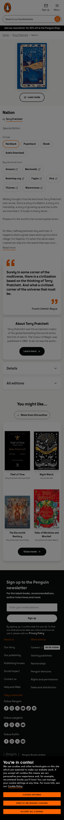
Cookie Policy (15, 786)
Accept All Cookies (32, 811)
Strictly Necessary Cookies (32, 803)
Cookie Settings (32, 794)
